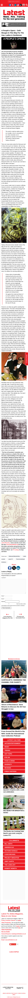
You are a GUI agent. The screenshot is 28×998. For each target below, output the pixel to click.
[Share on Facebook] (10, 569)
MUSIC (7, 747)
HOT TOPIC (8, 754)
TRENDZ (7, 750)
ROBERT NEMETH (11, 868)
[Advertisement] (14, 639)
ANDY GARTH (9, 861)
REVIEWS (8, 768)
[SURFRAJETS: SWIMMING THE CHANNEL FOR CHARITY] (14, 669)
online (19, 920)
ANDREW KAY (9, 847)
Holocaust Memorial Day (14, 556)
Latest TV (10, 559)
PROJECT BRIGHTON (12, 858)
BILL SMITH (8, 844)
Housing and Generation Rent (20, 617)
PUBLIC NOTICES (10, 771)
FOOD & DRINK (10, 761)
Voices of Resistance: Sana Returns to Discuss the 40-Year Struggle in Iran (13, 707)
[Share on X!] (14, 569)
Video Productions (6, 929)
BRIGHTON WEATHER (14, 988)
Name (3, 596)
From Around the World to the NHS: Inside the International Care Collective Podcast (13, 733)
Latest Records (5, 542)
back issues (14, 993)
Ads (19, 927)
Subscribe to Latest (14, 1)
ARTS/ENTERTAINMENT (13, 743)
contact (19, 993)
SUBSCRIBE (27, 358)
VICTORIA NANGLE (11, 851)
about (4, 993)
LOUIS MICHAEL (10, 854)
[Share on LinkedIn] (18, 569)
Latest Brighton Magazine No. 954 (7, 617)
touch (17, 926)
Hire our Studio (5, 931)
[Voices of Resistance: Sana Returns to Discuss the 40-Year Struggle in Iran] (14, 694)
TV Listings (16, 549)
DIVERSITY (8, 764)
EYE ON (7, 757)
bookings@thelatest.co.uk (19, 933)
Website (3, 601)
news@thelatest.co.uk (11, 939)
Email (2, 598)
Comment (3, 577)
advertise (8, 993)
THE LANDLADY (10, 865)
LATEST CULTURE (14, 740)
